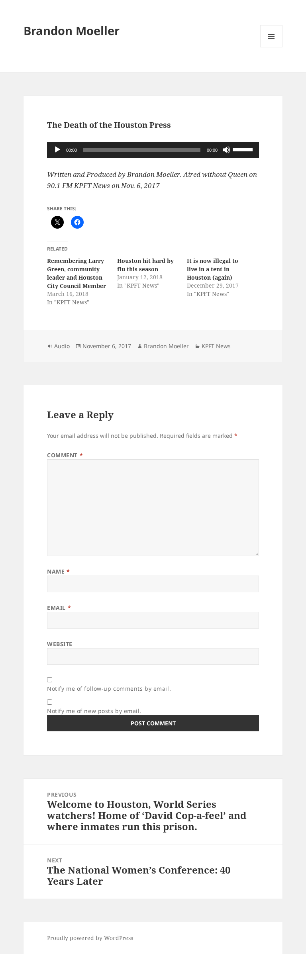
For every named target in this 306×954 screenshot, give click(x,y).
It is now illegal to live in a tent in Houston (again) (212, 269)
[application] (153, 150)
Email (59, 607)
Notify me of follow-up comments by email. (109, 688)
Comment (65, 455)
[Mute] (226, 150)
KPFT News (216, 346)
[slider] (244, 149)
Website (60, 644)
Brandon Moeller (72, 30)
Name (58, 571)
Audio (62, 346)
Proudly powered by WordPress (90, 938)
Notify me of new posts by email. (94, 711)
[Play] (57, 150)
